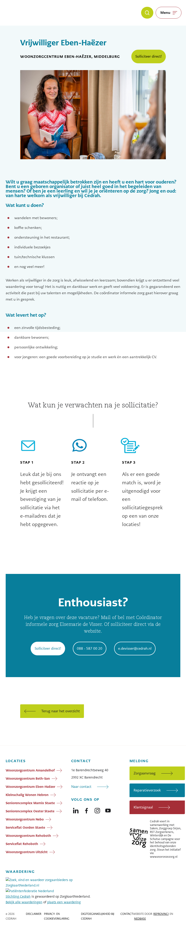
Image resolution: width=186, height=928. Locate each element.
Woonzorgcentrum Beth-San (28, 778)
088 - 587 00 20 (89, 648)
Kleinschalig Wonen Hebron (27, 795)
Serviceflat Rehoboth (22, 844)
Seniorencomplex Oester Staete (30, 811)
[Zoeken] (147, 13)
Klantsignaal (143, 807)
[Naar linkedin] (75, 809)
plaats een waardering (64, 902)
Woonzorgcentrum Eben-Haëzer (30, 786)
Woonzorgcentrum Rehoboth (28, 835)
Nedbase (140, 919)
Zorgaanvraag (145, 773)
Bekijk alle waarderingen (24, 902)
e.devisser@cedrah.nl (135, 648)
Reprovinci (161, 914)
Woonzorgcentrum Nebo (25, 819)
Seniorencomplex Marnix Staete (30, 803)
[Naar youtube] (108, 809)
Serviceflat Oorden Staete (25, 827)
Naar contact (81, 786)
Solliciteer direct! (148, 56)
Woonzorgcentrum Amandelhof (30, 770)
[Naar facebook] (86, 809)
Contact (126, 914)
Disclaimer (33, 914)
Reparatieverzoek (147, 790)
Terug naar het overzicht (60, 711)
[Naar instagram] (97, 809)
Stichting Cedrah (18, 896)
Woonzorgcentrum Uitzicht (27, 852)
